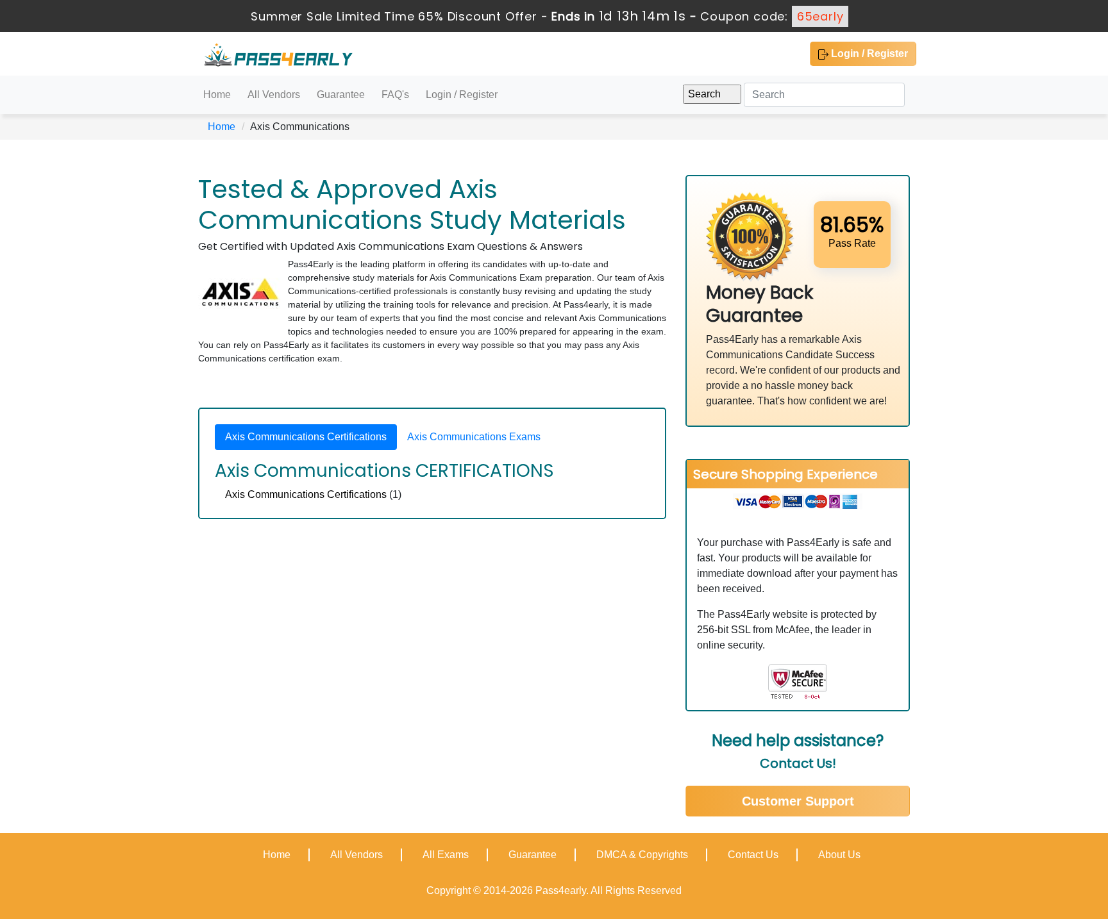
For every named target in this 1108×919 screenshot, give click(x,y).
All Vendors (274, 94)
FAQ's (395, 94)
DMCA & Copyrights (642, 854)
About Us (839, 854)
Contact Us (753, 854)
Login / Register (868, 53)
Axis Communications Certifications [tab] (306, 436)
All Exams (446, 854)
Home (217, 94)
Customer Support (798, 801)
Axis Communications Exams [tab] (474, 436)
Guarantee (341, 94)
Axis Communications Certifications (306, 494)
